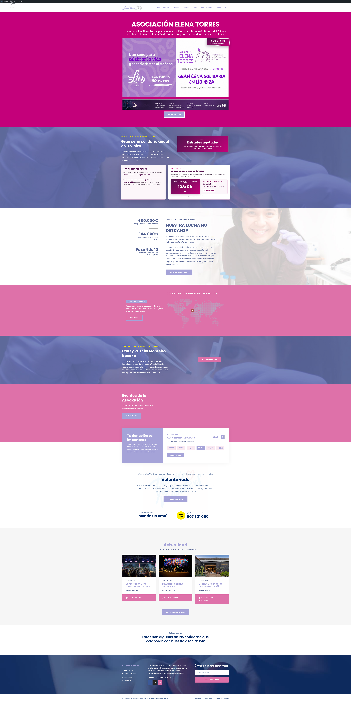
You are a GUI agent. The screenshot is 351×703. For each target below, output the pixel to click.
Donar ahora (175, 455)
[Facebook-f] (150, 682)
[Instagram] (155, 682)
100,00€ (200, 448)
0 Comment (137, 598)
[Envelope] (160, 682)
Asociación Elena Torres (159, 699)
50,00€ (191, 448)
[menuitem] (1, 1)
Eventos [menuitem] (21, 1)
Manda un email (153, 515)
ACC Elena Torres (207, 598)
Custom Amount (220, 447)
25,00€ (181, 448)
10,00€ (171, 448)
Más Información (132, 590)
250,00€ (210, 448)
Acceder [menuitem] (6, 1)
